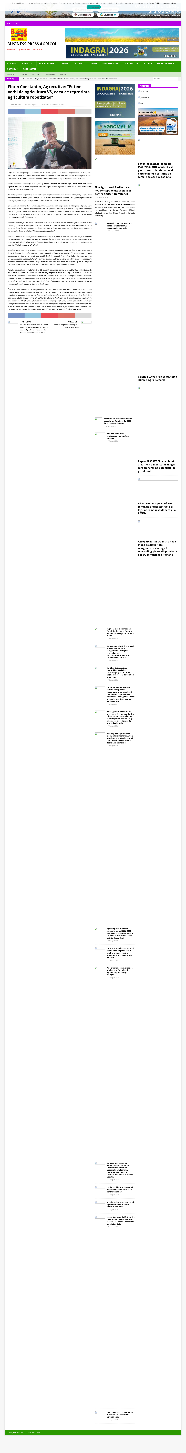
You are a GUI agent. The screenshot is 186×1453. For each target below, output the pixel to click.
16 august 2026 (113, 638)
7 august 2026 (113, 1210)
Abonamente (50, 74)
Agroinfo (11, 63)
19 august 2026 (113, 441)
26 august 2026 (102, 197)
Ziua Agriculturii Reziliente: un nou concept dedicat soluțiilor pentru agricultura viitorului (113, 190)
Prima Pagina (12, 74)
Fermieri (93, 63)
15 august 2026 (113, 660)
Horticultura (131, 63)
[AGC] (140, 103)
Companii (64, 63)
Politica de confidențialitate (165, 3)
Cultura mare (29, 69)
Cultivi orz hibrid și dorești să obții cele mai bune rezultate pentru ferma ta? (120, 1189)
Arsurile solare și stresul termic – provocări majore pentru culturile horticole (121, 1204)
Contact (63, 74)
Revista (24, 74)
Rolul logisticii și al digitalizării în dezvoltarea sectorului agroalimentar (120, 1414)
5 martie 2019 (16, 104)
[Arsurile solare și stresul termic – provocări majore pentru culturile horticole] (100, 1204)
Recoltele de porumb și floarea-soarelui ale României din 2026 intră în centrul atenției (118, 421)
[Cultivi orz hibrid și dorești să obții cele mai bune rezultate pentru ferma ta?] (100, 1189)
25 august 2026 (111, 426)
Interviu (148, 63)
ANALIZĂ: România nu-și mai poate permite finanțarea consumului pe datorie (119, 225)
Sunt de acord (93, 7)
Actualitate (28, 63)
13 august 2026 (113, 704)
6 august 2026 (113, 1420)
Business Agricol (31, 104)
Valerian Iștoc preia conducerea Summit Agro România (118, 436)
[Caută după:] (165, 78)
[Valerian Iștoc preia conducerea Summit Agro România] (100, 528)
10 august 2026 (113, 978)
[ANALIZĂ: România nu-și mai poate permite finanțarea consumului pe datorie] (100, 317)
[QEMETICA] (143, 97)
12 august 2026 (113, 745)
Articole (36, 74)
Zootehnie (12, 69)
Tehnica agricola (165, 63)
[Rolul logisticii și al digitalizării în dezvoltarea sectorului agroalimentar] (100, 1414)
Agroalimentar (46, 63)
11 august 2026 (113, 960)
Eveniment (79, 63)
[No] (183, 5)
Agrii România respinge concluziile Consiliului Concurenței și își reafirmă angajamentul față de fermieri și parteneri (120, 672)
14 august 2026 (113, 680)
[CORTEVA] (143, 91)
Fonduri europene (110, 63)
